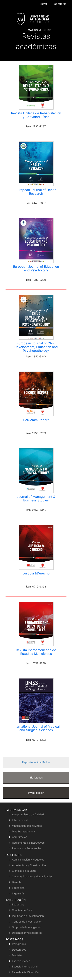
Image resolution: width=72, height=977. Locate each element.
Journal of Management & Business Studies (36, 498)
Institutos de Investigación (28, 915)
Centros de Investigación (27, 921)
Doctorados (19, 949)
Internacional (20, 820)
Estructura (18, 904)
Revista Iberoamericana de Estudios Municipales (36, 652)
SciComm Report (36, 420)
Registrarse (59, 3)
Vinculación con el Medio (27, 825)
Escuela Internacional (24, 966)
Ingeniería (18, 893)
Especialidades (21, 961)
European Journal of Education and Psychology (36, 268)
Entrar (43, 3)
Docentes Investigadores (27, 932)
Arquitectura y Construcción (29, 865)
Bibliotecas (36, 777)
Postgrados (19, 943)
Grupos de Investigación (26, 927)
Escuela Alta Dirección (25, 972)
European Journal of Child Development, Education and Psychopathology (36, 346)
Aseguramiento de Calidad (28, 814)
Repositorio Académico (36, 762)
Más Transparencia (23, 831)
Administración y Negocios (28, 859)
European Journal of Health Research (36, 191)
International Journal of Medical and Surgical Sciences (36, 728)
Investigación (36, 792)
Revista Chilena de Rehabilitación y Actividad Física (36, 115)
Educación (18, 887)
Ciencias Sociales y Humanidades (32, 876)
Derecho (17, 882)
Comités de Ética (22, 910)
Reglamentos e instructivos (28, 842)
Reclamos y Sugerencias (27, 848)
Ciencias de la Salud (24, 870)
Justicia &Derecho (36, 573)
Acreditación (19, 836)
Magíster (17, 955)
